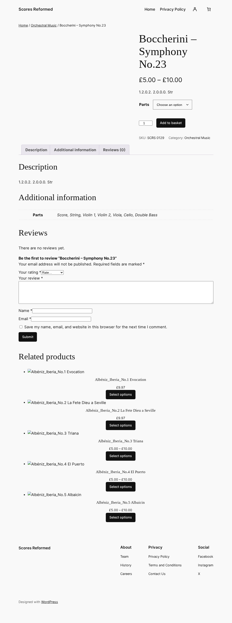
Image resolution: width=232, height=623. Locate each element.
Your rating (30, 272)
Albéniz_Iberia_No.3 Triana (120, 441)
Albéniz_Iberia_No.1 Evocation (120, 379)
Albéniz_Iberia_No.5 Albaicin (120, 502)
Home (23, 25)
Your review (31, 278)
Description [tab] (36, 150)
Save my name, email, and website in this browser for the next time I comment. (95, 327)
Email (25, 318)
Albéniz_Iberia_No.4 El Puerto (120, 472)
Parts (144, 104)
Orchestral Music (44, 25)
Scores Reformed (36, 9)
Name (25, 310)
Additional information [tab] (75, 150)
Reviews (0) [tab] (114, 150)
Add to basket (171, 123)
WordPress (49, 602)
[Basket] (208, 9)
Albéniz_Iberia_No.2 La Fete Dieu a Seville (121, 410)
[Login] (195, 9)
